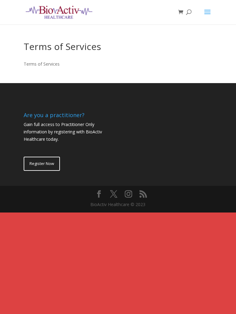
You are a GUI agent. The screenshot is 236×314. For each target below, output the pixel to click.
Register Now (42, 163)
